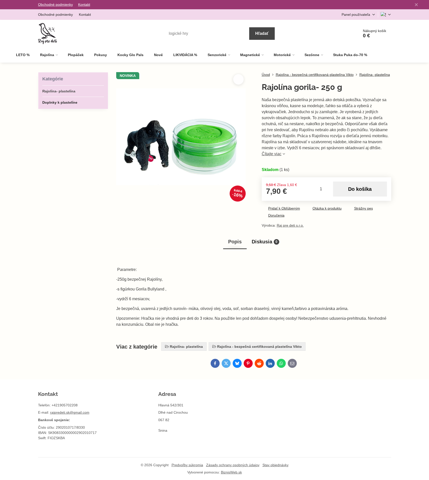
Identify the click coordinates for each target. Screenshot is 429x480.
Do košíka (360, 189)
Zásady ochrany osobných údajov (232, 465)
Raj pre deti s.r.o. (290, 225)
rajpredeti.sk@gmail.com (69, 412)
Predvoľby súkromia (187, 465)
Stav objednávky (275, 465)
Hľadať (262, 33)
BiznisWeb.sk (231, 472)
